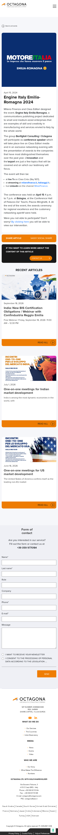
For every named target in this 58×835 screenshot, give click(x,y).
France (6, 811)
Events (31, 751)
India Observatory (31, 735)
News (31, 747)
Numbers (31, 773)
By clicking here (20, 222)
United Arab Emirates (46, 806)
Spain (52, 811)
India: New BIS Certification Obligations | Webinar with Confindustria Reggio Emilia (23, 312)
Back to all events (11, 26)
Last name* (7, 568)
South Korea (29, 806)
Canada (18, 806)
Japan (22, 811)
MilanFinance (41, 186)
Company (6, 591)
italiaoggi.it (43, 183)
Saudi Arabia (8, 806)
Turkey (22, 816)
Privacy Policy (14, 833)
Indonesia (36, 811)
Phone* (5, 602)
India (28, 811)
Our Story (31, 767)
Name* (5, 557)
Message (6, 625)
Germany (14, 811)
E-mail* (5, 613)
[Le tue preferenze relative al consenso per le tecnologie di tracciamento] (53, 830)
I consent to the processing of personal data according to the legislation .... (28, 660)
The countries (31, 731)
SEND (46, 674)
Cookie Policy (27, 833)
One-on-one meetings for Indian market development (26, 391)
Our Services (31, 728)
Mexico (45, 811)
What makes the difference (31, 770)
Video (31, 754)
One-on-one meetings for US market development (24, 472)
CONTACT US (37, 258)
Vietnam (35, 816)
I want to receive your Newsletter (25, 655)
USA (28, 816)
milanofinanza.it (29, 183)
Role (4, 580)
